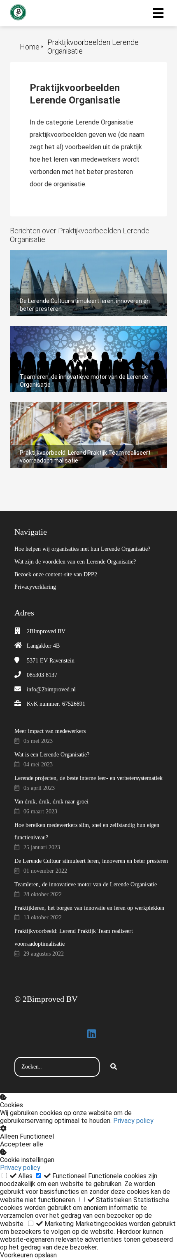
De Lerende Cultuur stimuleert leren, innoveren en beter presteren (81, 258)
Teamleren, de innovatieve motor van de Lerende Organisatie (80, 334)
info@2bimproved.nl (51, 689)
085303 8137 (42, 675)
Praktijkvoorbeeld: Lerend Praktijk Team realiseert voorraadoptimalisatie (82, 410)
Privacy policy (133, 1121)
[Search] (113, 1067)
